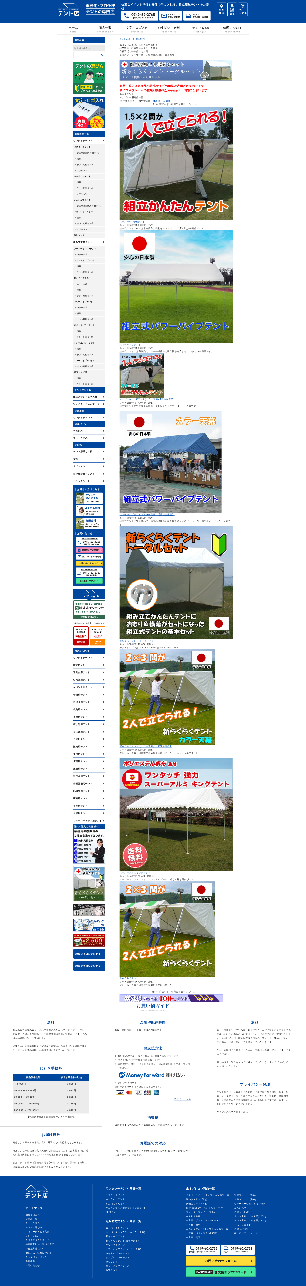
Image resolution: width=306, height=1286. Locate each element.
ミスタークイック (82, 147)
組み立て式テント (82, 242)
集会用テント (80, 768)
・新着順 (165, 101)
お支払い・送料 (169, 29)
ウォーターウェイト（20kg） (202, 1212)
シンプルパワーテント (84, 343)
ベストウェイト (242, 1224)
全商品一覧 (31, 1219)
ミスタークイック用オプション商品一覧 (207, 1195)
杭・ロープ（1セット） (247, 1233)
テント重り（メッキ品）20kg (250, 1216)
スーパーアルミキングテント (135, 872)
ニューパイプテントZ (84, 360)
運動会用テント (81, 672)
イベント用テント (82, 687)
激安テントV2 (80, 372)
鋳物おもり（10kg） (197, 1199)
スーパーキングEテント (85, 248)
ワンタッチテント (82, 140)
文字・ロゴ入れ (137, 29)
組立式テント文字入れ (85, 396)
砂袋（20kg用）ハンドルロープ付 (204, 1208)
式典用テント (80, 709)
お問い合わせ (33, 1265)
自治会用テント (81, 702)
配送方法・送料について (39, 1252)
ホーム (73, 29)
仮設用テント (80, 739)
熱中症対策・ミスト (84, 473)
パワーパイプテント (83, 301)
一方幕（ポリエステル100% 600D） (206, 1220)
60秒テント (79, 235)
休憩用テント (80, 813)
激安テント (112, 1270)
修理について (232, 29)
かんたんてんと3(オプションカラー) (125, 1208)
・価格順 (155, 101)
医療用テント (80, 798)
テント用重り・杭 (82, 451)
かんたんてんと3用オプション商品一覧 (207, 1229)
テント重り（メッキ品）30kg (250, 1220)
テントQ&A (200, 29)
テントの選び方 (34, 1227)
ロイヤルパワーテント (84, 325)
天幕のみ (78, 431)
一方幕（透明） (194, 1224)
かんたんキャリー (243, 1208)
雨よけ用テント (81, 724)
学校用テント (80, 694)
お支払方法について (36, 1248)
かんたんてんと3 (82, 200)
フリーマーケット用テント (87, 820)
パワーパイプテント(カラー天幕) (123, 1249)
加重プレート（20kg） (246, 1199)
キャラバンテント (82, 176)
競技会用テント (81, 776)
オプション (79, 466)
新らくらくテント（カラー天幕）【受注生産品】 (146, 746)
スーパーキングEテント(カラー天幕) (125, 1232)
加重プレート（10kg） (246, 1195)
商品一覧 (105, 29)
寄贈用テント (80, 716)
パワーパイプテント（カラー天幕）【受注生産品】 (147, 514)
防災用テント (80, 665)
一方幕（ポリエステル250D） (202, 1233)
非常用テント (80, 805)
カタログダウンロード (37, 1240)
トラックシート (81, 481)
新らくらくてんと (82, 278)
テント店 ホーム (127, 39)
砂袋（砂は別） (242, 1229)
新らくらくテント (129, 978)
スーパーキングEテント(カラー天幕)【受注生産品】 (148, 399)
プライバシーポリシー (37, 1257)
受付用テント (80, 754)
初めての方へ (33, 1214)
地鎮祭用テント (81, 791)
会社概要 (30, 1261)
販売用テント (80, 746)
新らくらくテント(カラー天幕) (122, 1240)
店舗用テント (80, 761)
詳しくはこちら (182, 1099)
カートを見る (33, 1223)
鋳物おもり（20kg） (197, 1203)
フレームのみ (80, 438)
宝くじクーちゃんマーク (86, 404)
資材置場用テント (82, 783)
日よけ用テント (81, 731)
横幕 (75, 459)
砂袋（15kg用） (243, 1212)
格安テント (112, 1262)
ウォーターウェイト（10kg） (250, 1203)
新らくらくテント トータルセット (138, 641)
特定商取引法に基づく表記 (40, 1244)
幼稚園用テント (81, 679)
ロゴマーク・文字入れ (37, 1231)
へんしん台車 (193, 1216)
